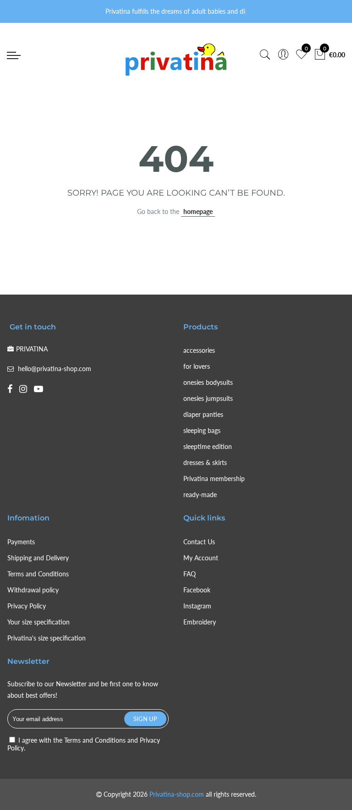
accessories (199, 350)
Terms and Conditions (38, 574)
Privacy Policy (26, 606)
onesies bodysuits (208, 382)
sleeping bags (201, 430)
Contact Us (199, 542)
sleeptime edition (207, 446)
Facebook (196, 590)
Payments (21, 542)
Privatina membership (214, 478)
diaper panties (203, 414)
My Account (200, 558)
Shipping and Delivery (38, 558)
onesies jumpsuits (208, 398)
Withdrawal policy (33, 590)
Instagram (197, 606)
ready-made (200, 494)
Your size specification (38, 622)
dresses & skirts (205, 462)
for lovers (196, 366)
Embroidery (199, 622)
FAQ (189, 574)
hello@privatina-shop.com (54, 368)
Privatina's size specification (46, 638)
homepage (198, 211)
